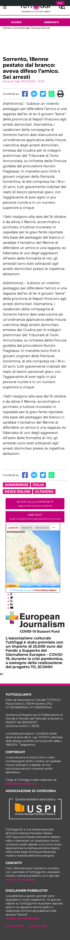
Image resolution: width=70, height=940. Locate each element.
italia (38, 485)
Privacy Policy (15, 925)
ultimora (44, 492)
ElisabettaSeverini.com (21, 783)
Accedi (16, 22)
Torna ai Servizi (40, 28)
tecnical (8, 81)
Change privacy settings (22, 918)
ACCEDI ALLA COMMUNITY (35, 503)
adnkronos (16, 485)
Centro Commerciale (16, 28)
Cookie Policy (38, 925)
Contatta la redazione (20, 879)
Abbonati (51, 22)
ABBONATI (35, 516)
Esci (60, 2)
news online (17, 492)
